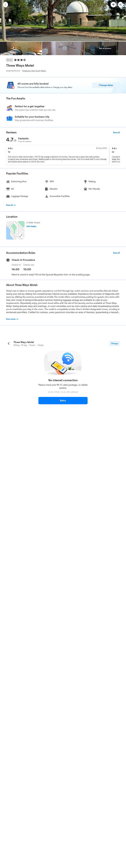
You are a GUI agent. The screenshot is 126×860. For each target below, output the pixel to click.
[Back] (5, 4)
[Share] (120, 4)
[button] (15, 230)
